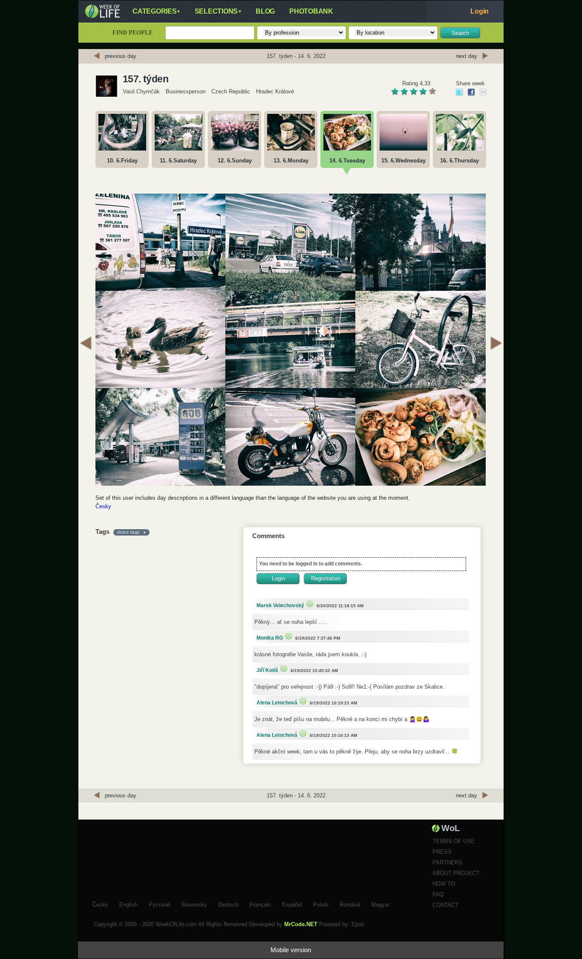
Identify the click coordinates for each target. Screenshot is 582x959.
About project (455, 873)
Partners (447, 862)
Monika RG (269, 638)
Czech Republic (230, 91)
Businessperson (185, 91)
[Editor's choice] (308, 603)
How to (443, 884)
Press (442, 852)
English (128, 903)
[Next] (495, 344)
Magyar (380, 903)
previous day (120, 56)
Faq (438, 894)
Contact (445, 905)
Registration (325, 578)
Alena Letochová (276, 703)
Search (460, 33)
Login (479, 11)
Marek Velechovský (280, 605)
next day (466, 56)
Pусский (159, 903)
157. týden (145, 78)
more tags (128, 532)
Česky (103, 506)
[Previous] (86, 344)
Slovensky (194, 903)
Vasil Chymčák (141, 91)
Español (292, 903)
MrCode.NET (300, 924)
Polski (320, 903)
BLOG (265, 11)
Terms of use (453, 841)
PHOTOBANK (311, 11)
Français (260, 903)
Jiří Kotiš (267, 670)
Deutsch (228, 903)
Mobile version (291, 949)
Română (350, 903)
